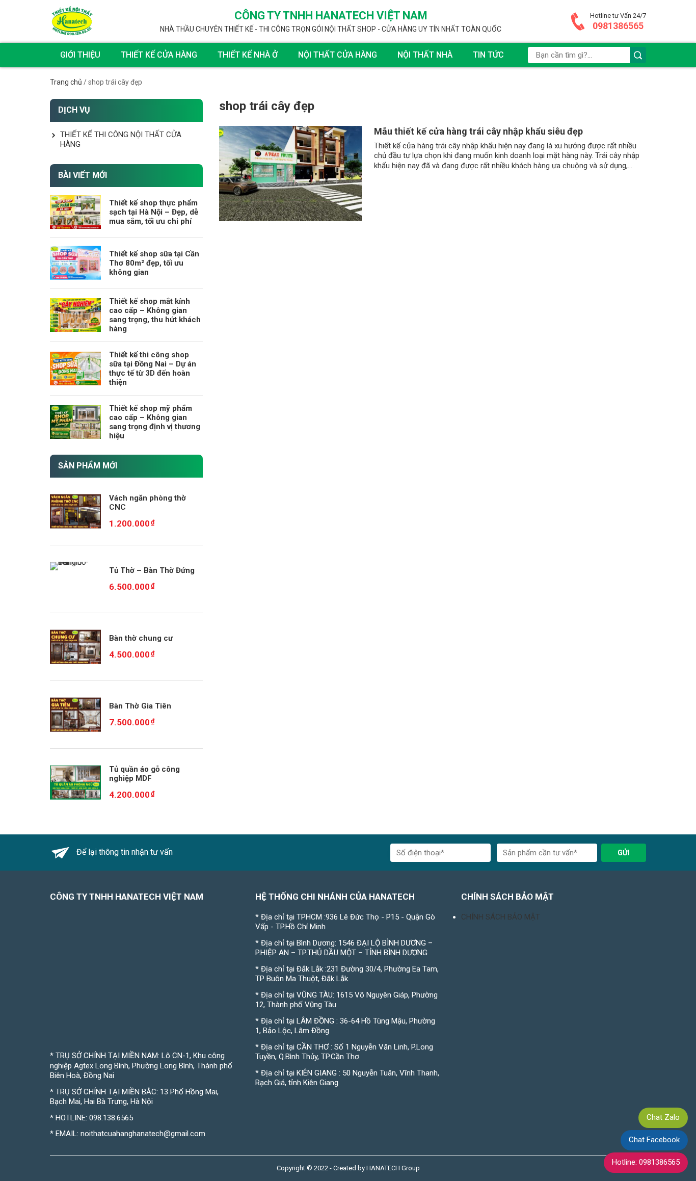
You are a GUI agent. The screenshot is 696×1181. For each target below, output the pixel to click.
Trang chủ (66, 82)
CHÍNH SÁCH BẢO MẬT (500, 917)
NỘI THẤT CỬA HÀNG (337, 55)
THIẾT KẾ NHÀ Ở (248, 55)
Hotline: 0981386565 (646, 1162)
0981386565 (618, 25)
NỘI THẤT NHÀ (424, 55)
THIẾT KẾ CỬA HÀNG (159, 55)
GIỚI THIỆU (80, 55)
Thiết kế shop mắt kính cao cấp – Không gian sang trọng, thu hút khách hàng (155, 315)
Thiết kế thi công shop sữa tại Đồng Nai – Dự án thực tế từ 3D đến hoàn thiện (152, 368)
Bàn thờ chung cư (141, 638)
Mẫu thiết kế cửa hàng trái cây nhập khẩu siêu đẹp (478, 131)
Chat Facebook (654, 1139)
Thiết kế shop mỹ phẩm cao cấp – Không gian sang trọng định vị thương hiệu (154, 422)
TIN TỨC (488, 55)
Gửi (624, 853)
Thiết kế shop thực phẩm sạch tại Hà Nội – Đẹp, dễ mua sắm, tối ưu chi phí (153, 212)
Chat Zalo (663, 1117)
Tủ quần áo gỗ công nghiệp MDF (144, 774)
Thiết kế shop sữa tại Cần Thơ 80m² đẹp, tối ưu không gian (154, 263)
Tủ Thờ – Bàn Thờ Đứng (152, 570)
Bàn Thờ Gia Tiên (140, 706)
